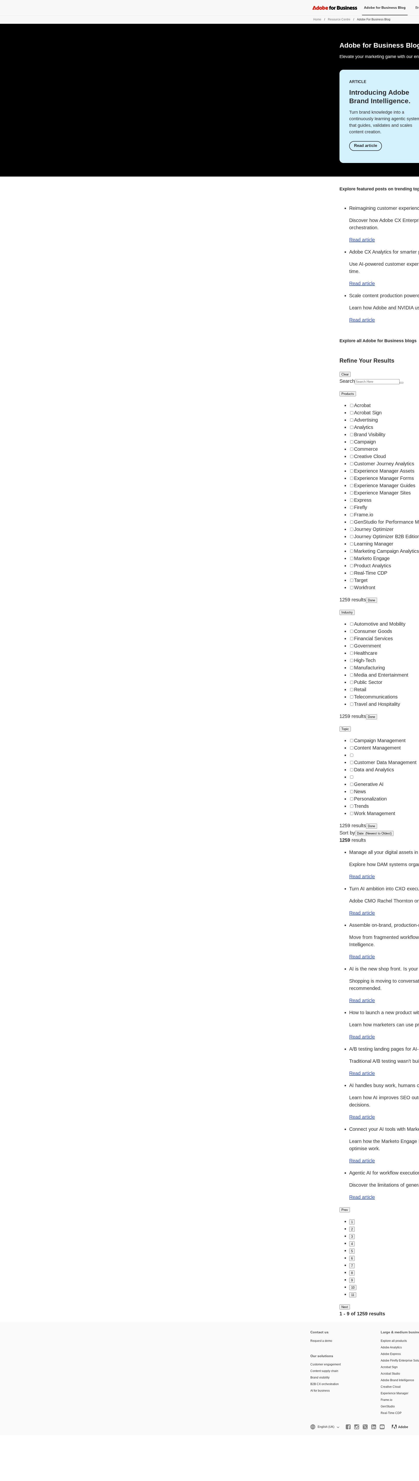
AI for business (320, 1390)
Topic (345, 729)
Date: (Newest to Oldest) (374, 833)
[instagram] (356, 1426)
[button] (324, 1427)
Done (371, 600)
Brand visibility (320, 1377)
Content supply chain (324, 1371)
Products (347, 394)
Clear (345, 374)
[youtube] (382, 1426)
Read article (365, 145)
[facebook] (348, 1426)
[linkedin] (373, 1426)
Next (344, 1307)
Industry (347, 612)
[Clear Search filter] (401, 382)
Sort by (347, 832)
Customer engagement (325, 1364)
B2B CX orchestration (324, 1384)
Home (317, 19)
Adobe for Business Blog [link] (385, 7)
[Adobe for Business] (334, 7)
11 (352, 1295)
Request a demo (321, 1341)
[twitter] (365, 1426)
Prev (344, 1210)
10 (353, 1287)
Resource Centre (339, 19)
